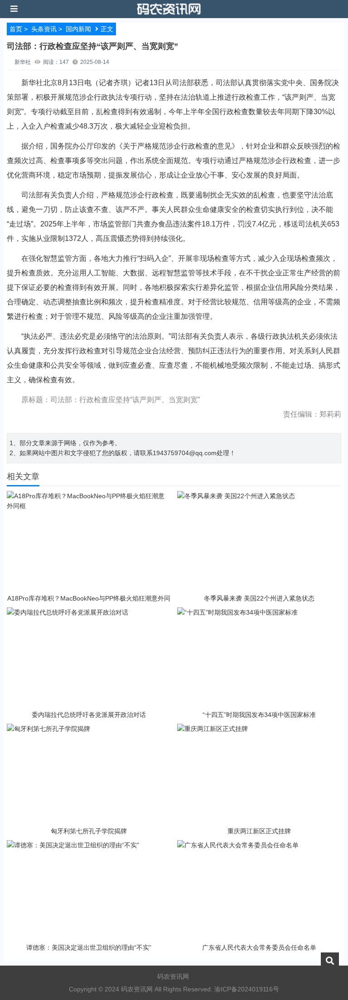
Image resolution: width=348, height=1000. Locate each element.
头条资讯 (44, 29)
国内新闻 (78, 29)
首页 (16, 29)
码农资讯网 (173, 976)
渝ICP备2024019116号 (246, 989)
